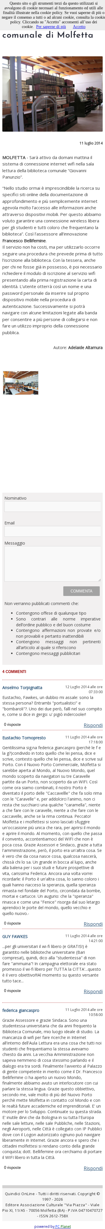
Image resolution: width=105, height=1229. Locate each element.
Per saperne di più (51, 27)
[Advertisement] (52, 446)
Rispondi (93, 725)
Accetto (79, 27)
